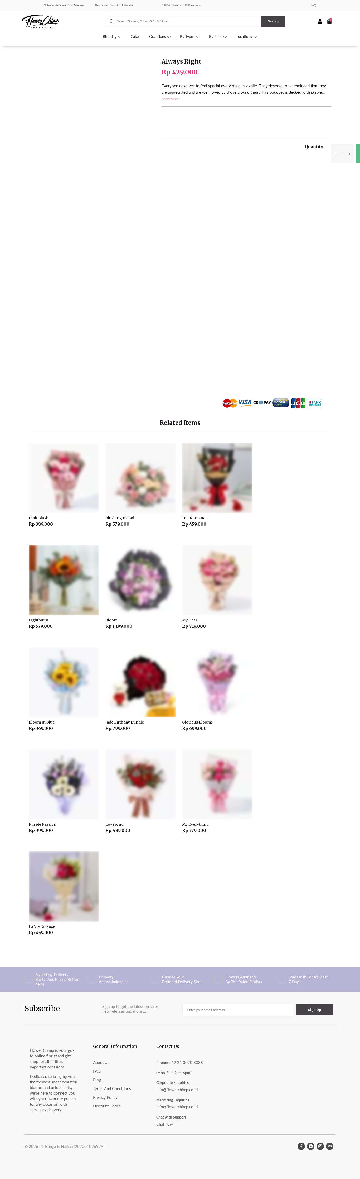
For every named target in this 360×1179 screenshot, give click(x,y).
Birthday (110, 37)
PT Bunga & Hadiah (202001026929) (71, 1146)
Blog (97, 1079)
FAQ (313, 5)
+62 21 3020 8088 (186, 1062)
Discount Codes (107, 1106)
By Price (216, 37)
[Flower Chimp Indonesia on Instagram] (320, 1146)
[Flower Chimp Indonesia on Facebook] (301, 1146)
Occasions (158, 37)
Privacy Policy (105, 1097)
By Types (188, 37)
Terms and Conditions (112, 1088)
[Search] (109, 21)
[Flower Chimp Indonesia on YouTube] (310, 1146)
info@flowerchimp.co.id (177, 1089)
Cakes (135, 37)
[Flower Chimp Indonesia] (64, 21)
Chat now (164, 1124)
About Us (101, 1062)
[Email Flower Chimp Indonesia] (329, 1146)
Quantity (314, 146)
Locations (244, 37)
